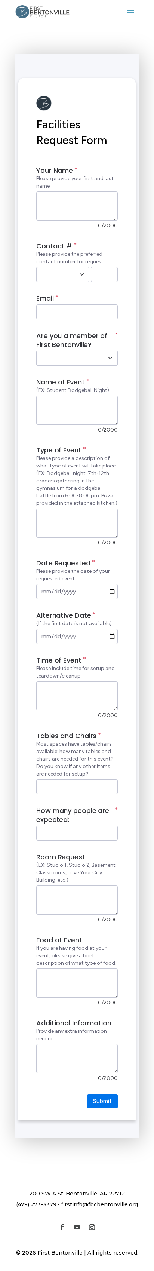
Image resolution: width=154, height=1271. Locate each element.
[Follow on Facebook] (62, 1227)
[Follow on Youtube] (77, 1227)
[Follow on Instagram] (92, 1227)
